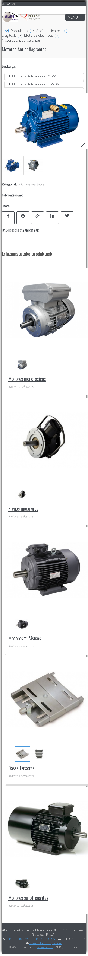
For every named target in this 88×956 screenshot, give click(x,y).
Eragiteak (9, 35)
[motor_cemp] (83, 145)
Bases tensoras (21, 768)
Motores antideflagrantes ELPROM (35, 84)
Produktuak (19, 30)
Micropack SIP (45, 947)
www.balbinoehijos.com (45, 943)
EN (13, 4)
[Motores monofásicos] (22, 364)
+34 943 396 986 (44, 939)
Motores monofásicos (27, 378)
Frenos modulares (23, 508)
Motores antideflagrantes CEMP (34, 76)
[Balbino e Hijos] (21, 19)
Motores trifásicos (24, 638)
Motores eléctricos (38, 35)
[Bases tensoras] (22, 754)
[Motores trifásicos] (22, 624)
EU (8, 4)
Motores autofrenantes (28, 897)
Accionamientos (48, 30)
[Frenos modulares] (22, 494)
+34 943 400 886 (17, 939)
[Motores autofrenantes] (22, 883)
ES (4, 4)
